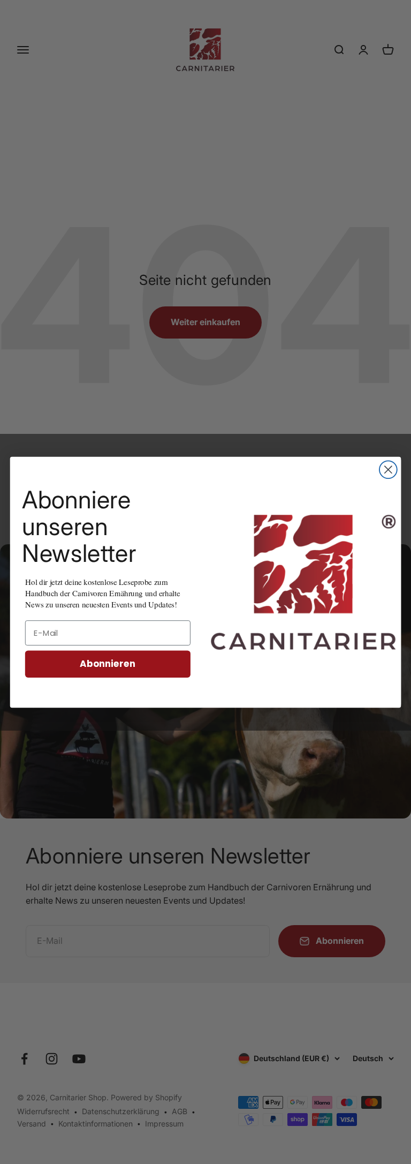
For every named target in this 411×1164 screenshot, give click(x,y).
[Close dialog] (388, 469)
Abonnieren (107, 663)
